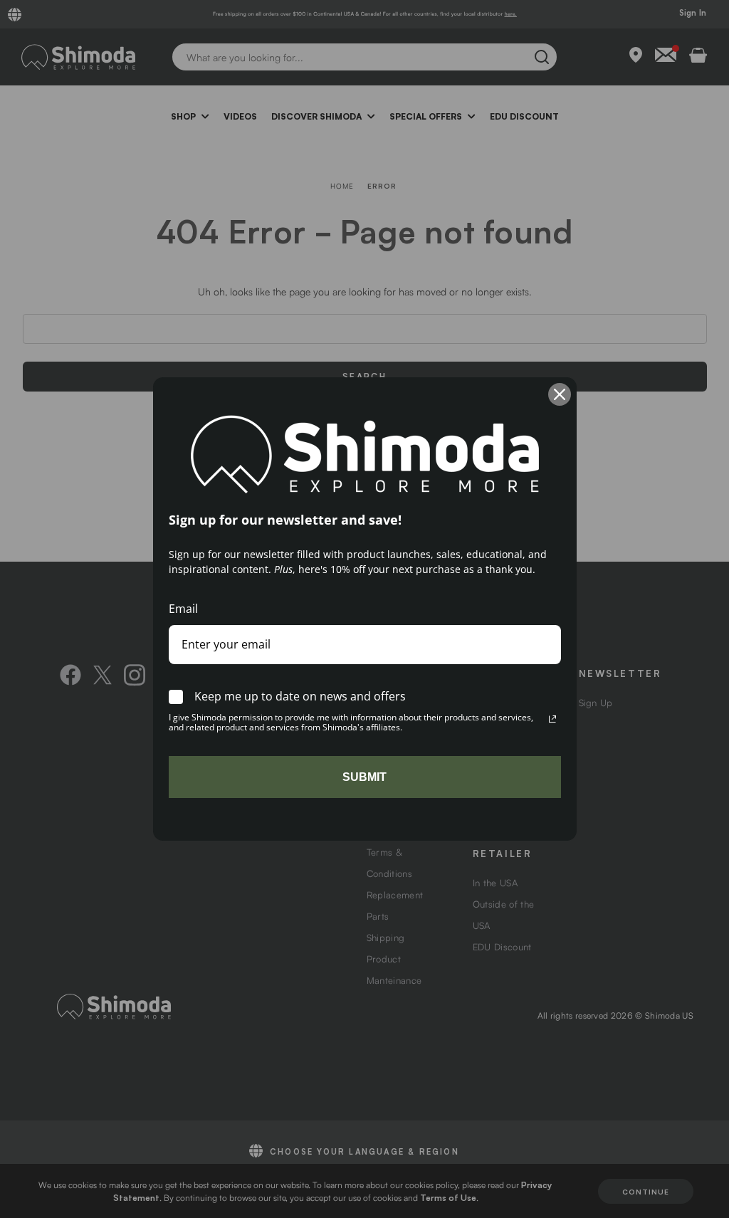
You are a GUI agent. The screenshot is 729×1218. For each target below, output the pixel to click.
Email (183, 608)
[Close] (559, 394)
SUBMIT (364, 777)
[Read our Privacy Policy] (552, 719)
